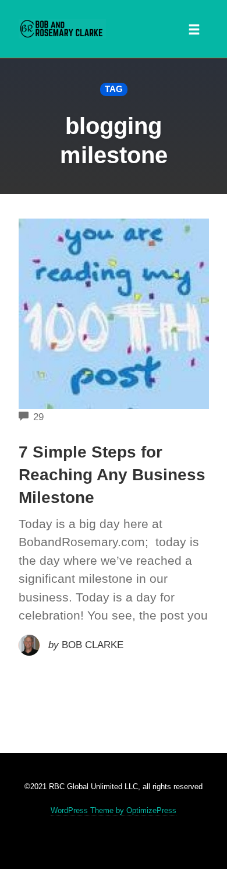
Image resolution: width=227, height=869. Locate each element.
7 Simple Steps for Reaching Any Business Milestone (112, 474)
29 (38, 417)
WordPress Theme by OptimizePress (113, 810)
